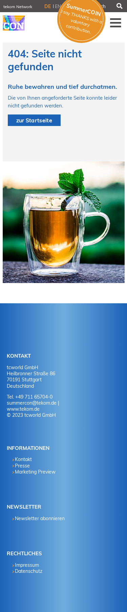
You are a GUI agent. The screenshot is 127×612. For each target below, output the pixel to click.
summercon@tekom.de (32, 403)
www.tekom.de (23, 409)
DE (47, 6)
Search (119, 6)
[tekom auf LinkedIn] (18, 325)
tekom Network (17, 6)
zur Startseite (34, 120)
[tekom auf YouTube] (37, 325)
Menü (115, 22)
